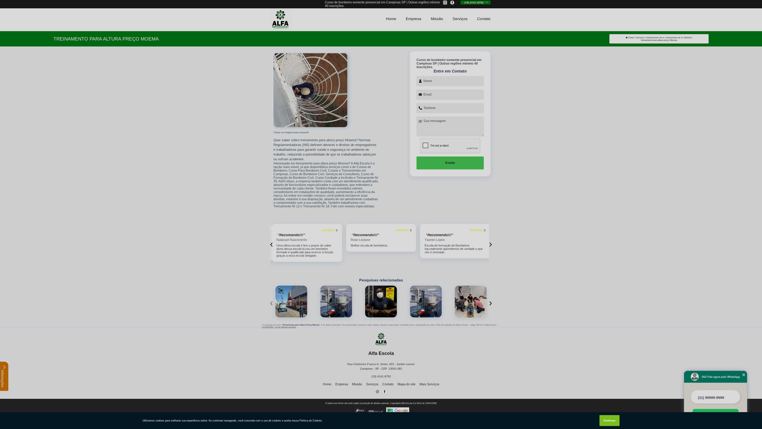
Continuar (609, 420)
